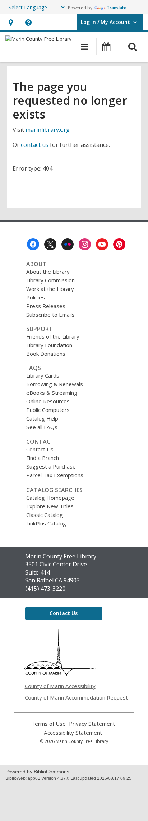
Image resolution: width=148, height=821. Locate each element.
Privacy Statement (92, 723)
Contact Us (40, 449)
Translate (116, 8)
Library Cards (42, 375)
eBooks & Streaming (51, 392)
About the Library (48, 271)
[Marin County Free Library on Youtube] (102, 244)
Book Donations (45, 353)
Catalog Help (42, 418)
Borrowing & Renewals (54, 384)
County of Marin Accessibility (60, 686)
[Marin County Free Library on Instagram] (85, 244)
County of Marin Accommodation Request (76, 697)
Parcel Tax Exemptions (54, 475)
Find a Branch (42, 457)
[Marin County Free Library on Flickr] (67, 244)
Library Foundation (49, 345)
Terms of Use (48, 723)
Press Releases (45, 305)
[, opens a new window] (60, 673)
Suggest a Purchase (51, 466)
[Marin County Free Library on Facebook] (33, 244)
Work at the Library (50, 288)
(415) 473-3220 (45, 588)
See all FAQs (41, 427)
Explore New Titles (50, 506)
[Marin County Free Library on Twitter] (50, 244)
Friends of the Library (52, 336)
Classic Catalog (44, 514)
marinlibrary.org (48, 130)
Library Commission (50, 280)
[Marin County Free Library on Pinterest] (119, 244)
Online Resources (48, 401)
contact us (34, 145)
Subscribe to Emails (50, 314)
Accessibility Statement (73, 732)
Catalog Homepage (50, 497)
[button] (10, 22)
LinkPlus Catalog (46, 523)
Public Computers (48, 409)
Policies (35, 297)
